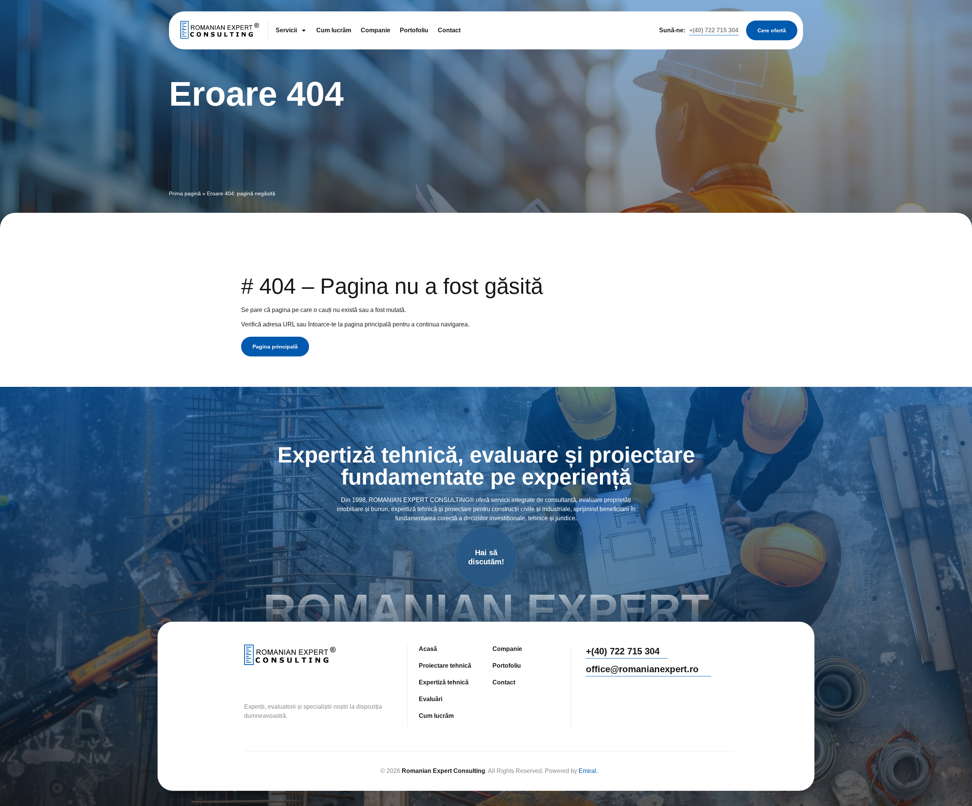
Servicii (286, 30)
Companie (375, 30)
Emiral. (588, 771)
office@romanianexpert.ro (642, 669)
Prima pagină (185, 193)
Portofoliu (414, 30)
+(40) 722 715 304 (713, 30)
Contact (449, 30)
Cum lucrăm (333, 30)
